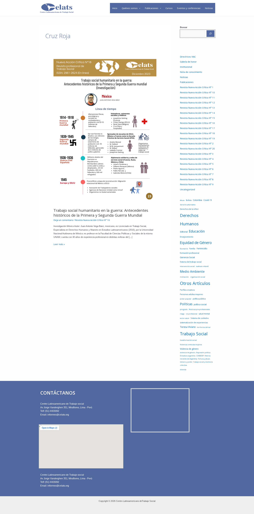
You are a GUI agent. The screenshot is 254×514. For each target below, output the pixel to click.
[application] (139, 8)
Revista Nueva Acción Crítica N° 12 (197, 102)
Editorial (184, 231)
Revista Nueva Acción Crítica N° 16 (92, 220)
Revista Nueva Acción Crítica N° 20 (197, 148)
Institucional (186, 66)
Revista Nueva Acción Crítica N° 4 (196, 158)
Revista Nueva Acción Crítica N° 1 (196, 87)
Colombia (197, 200)
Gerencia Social (187, 257)
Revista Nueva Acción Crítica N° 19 (197, 138)
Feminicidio (202, 248)
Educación (197, 231)
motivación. (184, 277)
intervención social (187, 266)
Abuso (182, 200)
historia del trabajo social (191, 262)
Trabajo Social (194, 333)
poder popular (185, 299)
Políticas (186, 304)
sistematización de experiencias (194, 322)
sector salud (184, 318)
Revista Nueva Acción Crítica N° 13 (197, 107)
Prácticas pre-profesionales (199, 309)
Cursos (169, 8)
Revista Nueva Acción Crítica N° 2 (196, 143)
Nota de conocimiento (191, 71)
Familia (192, 248)
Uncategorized (187, 189)
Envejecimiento (186, 237)
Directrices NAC (188, 56)
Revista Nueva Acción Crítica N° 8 (196, 179)
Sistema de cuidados (199, 318)
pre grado (184, 309)
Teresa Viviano (188, 327)
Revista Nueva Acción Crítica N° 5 (196, 163)
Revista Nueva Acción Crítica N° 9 (196, 184)
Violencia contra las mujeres (191, 345)
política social (200, 304)
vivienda (183, 370)
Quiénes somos (130, 8)
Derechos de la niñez (189, 209)
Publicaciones (151, 8)
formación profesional (189, 253)
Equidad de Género (196, 242)
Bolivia (189, 200)
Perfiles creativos (187, 290)
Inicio (114, 8)
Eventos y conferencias (188, 8)
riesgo (182, 314)
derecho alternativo (187, 205)
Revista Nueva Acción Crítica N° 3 (196, 153)
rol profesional (191, 314)
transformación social (188, 340)
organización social (197, 277)
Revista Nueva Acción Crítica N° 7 (196, 174)
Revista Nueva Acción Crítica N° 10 (197, 92)
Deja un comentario (63, 220)
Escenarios (184, 249)
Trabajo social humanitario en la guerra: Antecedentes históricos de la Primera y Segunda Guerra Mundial (101, 213)
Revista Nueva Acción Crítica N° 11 (197, 97)
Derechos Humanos (189, 219)
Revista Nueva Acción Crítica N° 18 (197, 133)
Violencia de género (189, 348)
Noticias (209, 8)
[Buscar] (210, 33)
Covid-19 (207, 200)
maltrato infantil (202, 266)
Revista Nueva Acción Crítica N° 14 (197, 112)
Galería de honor (188, 61)
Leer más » (59, 244)
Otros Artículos (195, 283)
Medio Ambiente (192, 271)
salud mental (204, 314)
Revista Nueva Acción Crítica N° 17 (197, 128)
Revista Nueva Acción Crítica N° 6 (196, 169)
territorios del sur (204, 327)
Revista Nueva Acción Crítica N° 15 (197, 117)
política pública (199, 299)
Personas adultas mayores (191, 294)
